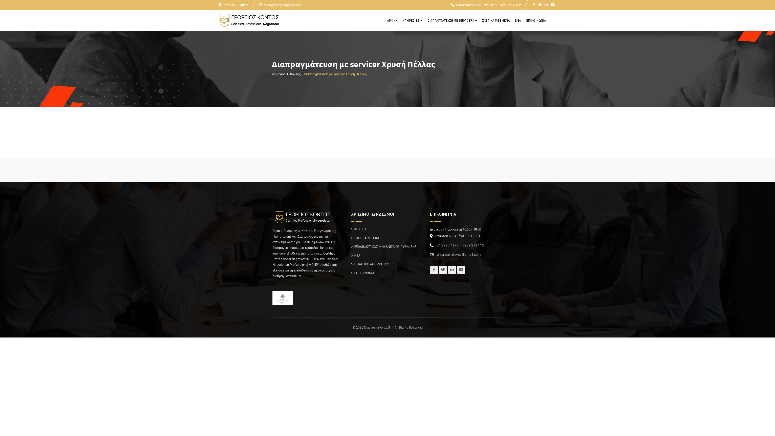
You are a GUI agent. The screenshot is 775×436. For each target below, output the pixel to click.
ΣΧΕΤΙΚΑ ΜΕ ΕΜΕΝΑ (496, 20)
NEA (518, 20)
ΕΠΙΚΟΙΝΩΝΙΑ (536, 20)
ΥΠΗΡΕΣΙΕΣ (411, 20)
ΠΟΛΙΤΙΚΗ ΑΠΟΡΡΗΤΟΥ (371, 264)
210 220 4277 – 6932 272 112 (499, 5)
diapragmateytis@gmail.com (283, 5)
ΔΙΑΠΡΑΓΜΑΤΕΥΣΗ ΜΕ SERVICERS (450, 20)
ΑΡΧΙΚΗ (392, 20)
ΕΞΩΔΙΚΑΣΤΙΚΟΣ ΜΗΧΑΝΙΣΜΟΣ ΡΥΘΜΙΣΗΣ (385, 247)
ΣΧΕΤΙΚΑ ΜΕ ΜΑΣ (367, 238)
